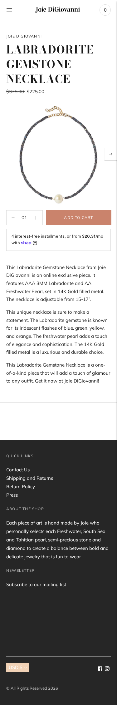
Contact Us (18, 470)
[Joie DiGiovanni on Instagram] (107, 669)
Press (12, 495)
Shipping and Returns (29, 478)
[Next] (111, 154)
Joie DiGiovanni (24, 36)
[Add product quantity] (13, 217)
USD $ (15, 667)
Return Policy (20, 486)
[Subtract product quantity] (35, 217)
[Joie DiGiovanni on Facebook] (100, 669)
